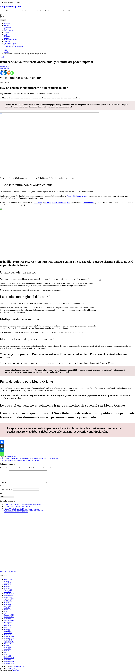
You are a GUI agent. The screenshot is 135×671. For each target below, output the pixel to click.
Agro (5, 29)
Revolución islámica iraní (77, 196)
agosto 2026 (8, 579)
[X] (2, 446)
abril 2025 (7, 608)
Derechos (7, 34)
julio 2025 (7, 602)
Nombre (3, 486)
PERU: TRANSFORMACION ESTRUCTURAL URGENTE (20, 460)
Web (1, 493)
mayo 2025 (7, 606)
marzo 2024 (7, 631)
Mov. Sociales (8, 30)
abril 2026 (7, 586)
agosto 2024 (8, 622)
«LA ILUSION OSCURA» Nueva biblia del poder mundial (23, 504)
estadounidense (89, 202)
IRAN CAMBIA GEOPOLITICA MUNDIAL (19, 506)
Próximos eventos (9, 45)
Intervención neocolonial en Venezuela (16, 512)
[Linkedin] (5, 73)
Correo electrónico (6, 489)
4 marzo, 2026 (4, 67)
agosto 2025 (8, 601)
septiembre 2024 (9, 620)
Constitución (8, 27)
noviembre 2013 (9, 663)
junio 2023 (7, 647)
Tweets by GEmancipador (8, 571)
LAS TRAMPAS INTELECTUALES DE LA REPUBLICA (23, 510)
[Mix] (8, 73)
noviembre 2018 (9, 661)
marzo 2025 (7, 609)
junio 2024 (7, 626)
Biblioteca (7, 36)
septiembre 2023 (9, 642)
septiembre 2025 (9, 599)
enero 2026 (7, 592)
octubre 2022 (8, 659)
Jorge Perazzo (4, 68)
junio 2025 (7, 604)
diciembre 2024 (9, 615)
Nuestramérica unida (10, 39)
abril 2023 (7, 650)
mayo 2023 (7, 649)
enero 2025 (7, 613)
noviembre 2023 (9, 638)
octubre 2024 (8, 618)
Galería (6, 38)
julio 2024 (7, 624)
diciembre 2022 (9, 658)
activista (47, 202)
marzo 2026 (7, 588)
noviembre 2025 (9, 595)
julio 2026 (7, 581)
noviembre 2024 (9, 617)
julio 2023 (7, 645)
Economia (7, 23)
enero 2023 (7, 656)
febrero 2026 (8, 590)
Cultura (6, 32)
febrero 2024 (8, 633)
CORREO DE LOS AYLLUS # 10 (15, 47)
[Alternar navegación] (1, 14)
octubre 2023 (8, 640)
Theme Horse (11, 668)
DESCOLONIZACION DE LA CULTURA (18, 508)
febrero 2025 (8, 611)
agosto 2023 (8, 643)
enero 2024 (7, 634)
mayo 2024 (7, 627)
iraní (68, 202)
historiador (38, 202)
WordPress (15, 670)
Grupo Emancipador (10, 6)
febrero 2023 (8, 654)
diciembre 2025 (9, 593)
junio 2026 (7, 583)
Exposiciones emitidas (11, 43)
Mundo (6, 25)
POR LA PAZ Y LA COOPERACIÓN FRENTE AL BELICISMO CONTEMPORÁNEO (29, 458)
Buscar (2, 16)
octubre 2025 (8, 597)
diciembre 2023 (9, 636)
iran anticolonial (12, 457)
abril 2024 (7, 629)
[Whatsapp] (12, 73)
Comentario (4, 482)
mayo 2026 (7, 585)
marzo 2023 (7, 652)
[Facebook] (1, 73)
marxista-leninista (59, 202)
